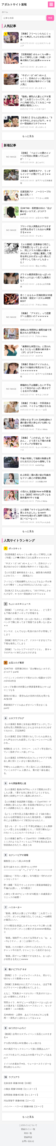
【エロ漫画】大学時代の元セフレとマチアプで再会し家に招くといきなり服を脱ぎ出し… (28, 759)
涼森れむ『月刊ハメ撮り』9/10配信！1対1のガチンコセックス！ (28, 877)
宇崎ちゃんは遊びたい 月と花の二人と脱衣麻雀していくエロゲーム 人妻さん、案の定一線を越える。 (28, 769)
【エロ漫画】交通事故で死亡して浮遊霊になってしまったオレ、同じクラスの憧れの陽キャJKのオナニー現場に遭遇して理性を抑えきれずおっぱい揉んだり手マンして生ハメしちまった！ (35, 253)
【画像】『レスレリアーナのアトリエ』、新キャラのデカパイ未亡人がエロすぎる (28, 651)
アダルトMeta (41, 305)
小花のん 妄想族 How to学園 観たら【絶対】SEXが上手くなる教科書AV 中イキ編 (35, 494)
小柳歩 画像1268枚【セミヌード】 (21, 1089)
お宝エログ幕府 (42, 218)
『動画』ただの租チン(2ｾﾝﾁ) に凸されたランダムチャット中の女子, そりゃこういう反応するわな (28, 948)
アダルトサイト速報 (14, 4)
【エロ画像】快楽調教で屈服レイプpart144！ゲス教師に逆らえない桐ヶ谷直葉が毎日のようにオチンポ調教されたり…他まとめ (28, 804)
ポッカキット (41, 67)
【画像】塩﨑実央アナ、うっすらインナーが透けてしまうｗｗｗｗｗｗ (35, 173)
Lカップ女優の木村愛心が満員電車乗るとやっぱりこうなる (27, 688)
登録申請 (28, 1137)
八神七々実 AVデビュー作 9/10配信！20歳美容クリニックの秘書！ (28, 895)
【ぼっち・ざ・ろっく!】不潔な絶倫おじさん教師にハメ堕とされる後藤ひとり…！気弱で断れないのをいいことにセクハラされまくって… (28, 829)
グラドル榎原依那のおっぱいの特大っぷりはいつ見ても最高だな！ (35, 277)
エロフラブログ (16, 718)
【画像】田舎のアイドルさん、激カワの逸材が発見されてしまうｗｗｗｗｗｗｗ (35, 367)
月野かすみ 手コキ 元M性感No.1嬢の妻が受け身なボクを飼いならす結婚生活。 (36, 422)
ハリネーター (40, 109)
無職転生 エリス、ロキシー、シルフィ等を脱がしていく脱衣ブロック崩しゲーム (28, 750)
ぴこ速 (38, 320)
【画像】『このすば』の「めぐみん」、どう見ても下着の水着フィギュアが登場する (35, 440)
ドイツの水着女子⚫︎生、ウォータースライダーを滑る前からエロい (27, 1065)
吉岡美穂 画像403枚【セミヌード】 (21, 1094)
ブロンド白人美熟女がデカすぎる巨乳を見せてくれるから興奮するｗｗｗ (35, 229)
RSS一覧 (28, 1133)
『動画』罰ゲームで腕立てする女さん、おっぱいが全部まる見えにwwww (28, 957)
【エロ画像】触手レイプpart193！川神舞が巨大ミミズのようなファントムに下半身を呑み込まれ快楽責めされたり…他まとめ (28, 841)
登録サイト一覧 (28, 1129)
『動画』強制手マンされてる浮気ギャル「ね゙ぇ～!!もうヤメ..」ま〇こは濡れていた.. (28, 939)
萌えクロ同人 (41, 266)
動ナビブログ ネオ (18, 969)
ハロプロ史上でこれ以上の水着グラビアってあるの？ (28, 1056)
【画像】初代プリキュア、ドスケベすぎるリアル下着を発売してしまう (28, 642)
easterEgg (39, 465)
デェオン (39, 236)
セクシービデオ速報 (18, 855)
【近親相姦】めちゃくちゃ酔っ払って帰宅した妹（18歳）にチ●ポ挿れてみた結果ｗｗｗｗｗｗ (28, 556)
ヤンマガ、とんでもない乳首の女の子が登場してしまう (28, 633)
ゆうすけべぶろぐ (17, 1028)
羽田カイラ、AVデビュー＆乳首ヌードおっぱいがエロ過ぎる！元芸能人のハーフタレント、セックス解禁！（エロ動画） (28, 1005)
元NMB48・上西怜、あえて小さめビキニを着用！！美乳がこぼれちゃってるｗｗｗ (26, 1016)
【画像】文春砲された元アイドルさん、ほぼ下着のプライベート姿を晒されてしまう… (28, 986)
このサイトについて (28, 1125)
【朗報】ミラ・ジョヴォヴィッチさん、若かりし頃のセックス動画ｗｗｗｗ (28, 977)
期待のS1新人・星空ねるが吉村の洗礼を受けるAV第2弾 (27, 697)
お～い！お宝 (41, 409)
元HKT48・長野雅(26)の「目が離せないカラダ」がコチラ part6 (36, 211)
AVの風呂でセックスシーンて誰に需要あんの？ (27, 1049)
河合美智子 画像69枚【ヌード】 (19, 1100)
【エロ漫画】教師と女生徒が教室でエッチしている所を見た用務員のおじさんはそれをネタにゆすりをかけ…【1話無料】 (28, 727)
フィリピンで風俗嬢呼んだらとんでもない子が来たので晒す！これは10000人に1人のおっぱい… (28, 583)
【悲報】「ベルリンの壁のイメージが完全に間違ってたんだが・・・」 (35, 156)
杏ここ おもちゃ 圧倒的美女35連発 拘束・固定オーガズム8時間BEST (36, 298)
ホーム (5, 12)
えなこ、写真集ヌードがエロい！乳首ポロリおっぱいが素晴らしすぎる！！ (28, 995)
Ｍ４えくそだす (42, 394)
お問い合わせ (28, 1141)
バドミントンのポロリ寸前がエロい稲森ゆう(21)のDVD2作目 (27, 679)
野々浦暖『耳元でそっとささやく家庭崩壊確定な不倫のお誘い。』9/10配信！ (28, 886)
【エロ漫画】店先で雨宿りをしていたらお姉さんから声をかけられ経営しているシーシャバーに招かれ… (28, 739)
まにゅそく (40, 162)
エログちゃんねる (42, 522)
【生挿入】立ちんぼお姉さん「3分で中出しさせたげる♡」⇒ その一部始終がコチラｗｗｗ (36, 120)
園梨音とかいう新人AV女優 (17, 861)
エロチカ (39, 356)
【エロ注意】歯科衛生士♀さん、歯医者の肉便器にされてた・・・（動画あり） (27, 574)
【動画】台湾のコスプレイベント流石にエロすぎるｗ (28, 1035)
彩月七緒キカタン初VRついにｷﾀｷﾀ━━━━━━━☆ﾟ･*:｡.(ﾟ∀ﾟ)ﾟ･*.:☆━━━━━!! (28, 868)
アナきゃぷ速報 (42, 198)
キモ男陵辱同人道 (17, 783)
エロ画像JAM (41, 481)
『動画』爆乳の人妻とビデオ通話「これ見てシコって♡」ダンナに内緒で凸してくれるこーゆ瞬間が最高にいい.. (28, 916)
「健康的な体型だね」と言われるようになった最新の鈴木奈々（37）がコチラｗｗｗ (35, 349)
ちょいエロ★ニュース (20, 604)
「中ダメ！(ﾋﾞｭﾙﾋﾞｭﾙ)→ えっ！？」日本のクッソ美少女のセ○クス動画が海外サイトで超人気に (27, 565)
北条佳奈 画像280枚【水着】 (18, 1083)
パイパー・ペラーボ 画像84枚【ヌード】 (24, 1106)
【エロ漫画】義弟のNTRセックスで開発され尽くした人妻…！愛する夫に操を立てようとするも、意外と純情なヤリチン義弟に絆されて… (28, 792)
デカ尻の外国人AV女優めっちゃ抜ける (22, 1043)
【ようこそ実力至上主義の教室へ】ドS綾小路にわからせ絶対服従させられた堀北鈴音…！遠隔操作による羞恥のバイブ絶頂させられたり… (27, 817)
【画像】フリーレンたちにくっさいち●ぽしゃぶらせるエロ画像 (35, 36)
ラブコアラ (14, 1077)
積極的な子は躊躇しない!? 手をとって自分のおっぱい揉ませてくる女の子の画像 (35, 388)
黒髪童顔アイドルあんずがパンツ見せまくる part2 (25, 706)
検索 (50, 18)
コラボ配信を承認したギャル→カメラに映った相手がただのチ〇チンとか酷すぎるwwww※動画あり (27, 928)
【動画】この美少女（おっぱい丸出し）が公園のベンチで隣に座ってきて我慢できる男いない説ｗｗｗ (28, 622)
